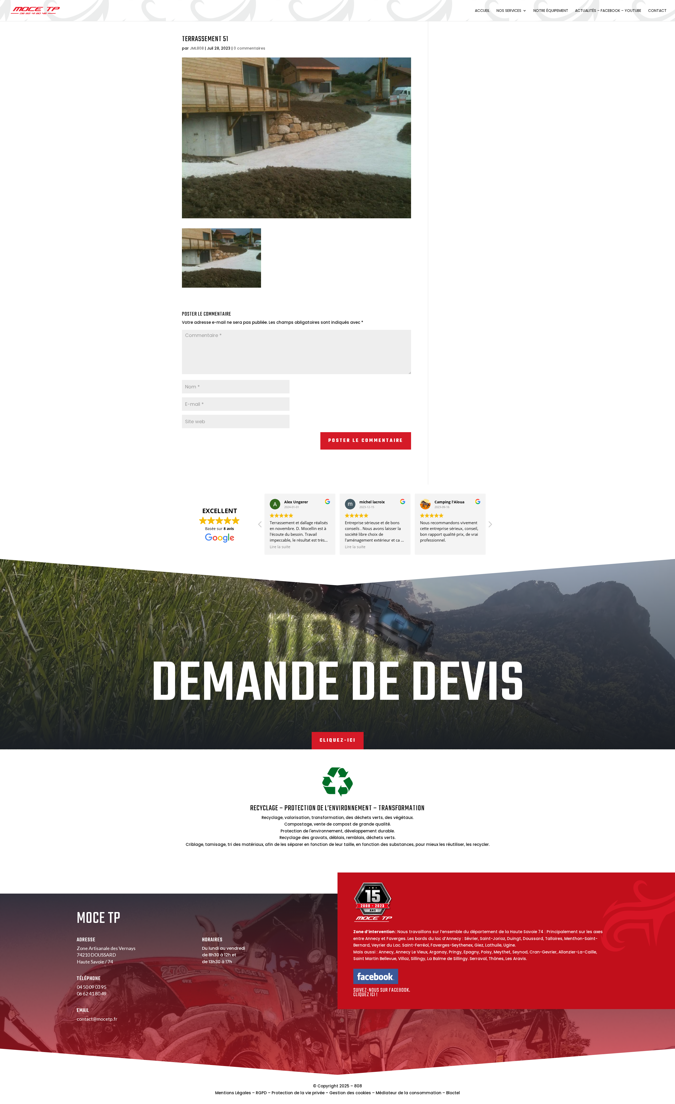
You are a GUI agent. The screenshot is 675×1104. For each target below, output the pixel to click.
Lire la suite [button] (280, 546)
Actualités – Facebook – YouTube (608, 11)
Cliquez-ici (338, 740)
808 (358, 1086)
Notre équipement (550, 11)
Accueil (482, 11)
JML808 (197, 48)
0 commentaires (249, 48)
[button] (490, 525)
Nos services (508, 11)
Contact (657, 11)
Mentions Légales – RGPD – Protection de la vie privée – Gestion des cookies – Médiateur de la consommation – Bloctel (337, 1093)
